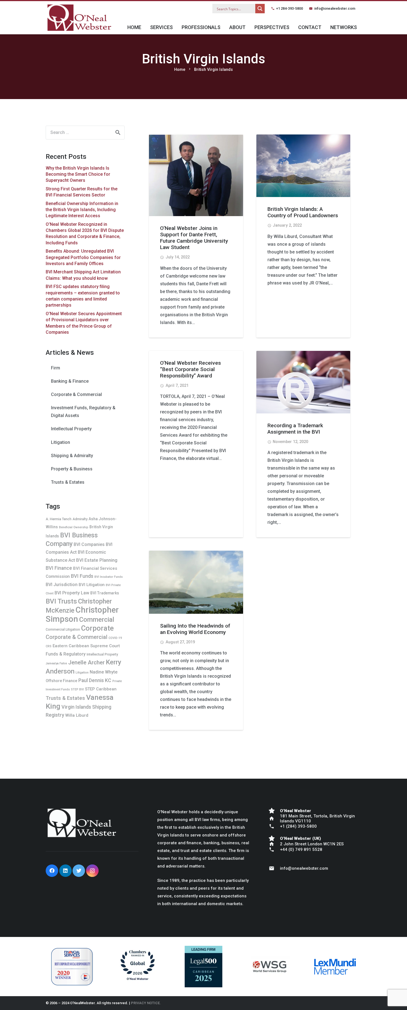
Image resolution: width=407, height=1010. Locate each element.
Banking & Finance (70, 381)
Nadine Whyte (103, 672)
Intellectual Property (71, 428)
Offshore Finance (61, 680)
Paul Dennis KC (94, 680)
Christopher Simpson (82, 614)
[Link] (79, 18)
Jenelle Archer (86, 662)
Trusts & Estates (67, 482)
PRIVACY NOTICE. (146, 1003)
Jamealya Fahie (56, 663)
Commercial (96, 619)
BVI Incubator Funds (108, 577)
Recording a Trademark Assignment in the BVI (295, 428)
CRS (48, 646)
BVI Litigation (92, 584)
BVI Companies (89, 544)
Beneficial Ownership (73, 527)
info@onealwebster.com (334, 8)
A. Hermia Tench (58, 519)
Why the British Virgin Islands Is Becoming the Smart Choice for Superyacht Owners (78, 174)
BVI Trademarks (104, 593)
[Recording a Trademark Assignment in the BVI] (303, 382)
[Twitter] (79, 870)
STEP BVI (77, 689)
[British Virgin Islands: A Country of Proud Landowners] (303, 165)
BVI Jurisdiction (62, 584)
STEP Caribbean (101, 689)
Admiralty (80, 519)
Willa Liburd (76, 715)
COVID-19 (115, 638)
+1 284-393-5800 (289, 8)
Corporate (97, 628)
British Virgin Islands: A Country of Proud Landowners (302, 212)
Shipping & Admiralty (72, 455)
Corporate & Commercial (76, 394)
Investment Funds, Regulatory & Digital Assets (83, 411)
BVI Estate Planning (96, 560)
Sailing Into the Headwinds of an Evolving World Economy (195, 629)
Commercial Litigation (63, 629)
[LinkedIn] (65, 870)
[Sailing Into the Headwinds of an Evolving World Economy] (196, 582)
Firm (55, 368)
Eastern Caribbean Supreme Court (86, 645)
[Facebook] (52, 870)
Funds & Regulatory (66, 654)
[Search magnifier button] (260, 8)
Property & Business (71, 469)
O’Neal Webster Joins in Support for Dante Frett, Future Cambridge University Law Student (194, 237)
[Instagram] (92, 870)
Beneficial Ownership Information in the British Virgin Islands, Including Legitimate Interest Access (82, 210)
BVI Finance (59, 568)
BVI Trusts (61, 601)
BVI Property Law (72, 592)
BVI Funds (82, 576)
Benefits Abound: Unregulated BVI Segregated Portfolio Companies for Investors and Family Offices (83, 257)
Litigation (60, 442)
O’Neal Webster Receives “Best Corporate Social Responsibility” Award (190, 369)
